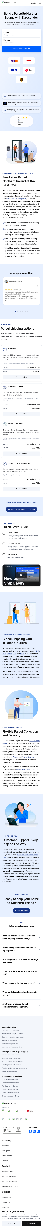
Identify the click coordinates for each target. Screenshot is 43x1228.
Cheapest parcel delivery (10, 1096)
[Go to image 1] (15, 311)
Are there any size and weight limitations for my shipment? (16, 1005)
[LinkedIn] (39, 1131)
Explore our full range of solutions (21, 509)
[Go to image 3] (20, 311)
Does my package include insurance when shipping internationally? (19, 937)
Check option (21, 377)
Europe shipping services (10, 1030)
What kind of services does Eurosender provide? (20, 993)
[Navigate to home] (10, 3)
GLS (14, 654)
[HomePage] (21, 1103)
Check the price (21, 911)
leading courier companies (16, 199)
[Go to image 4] (22, 311)
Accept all (31, 1223)
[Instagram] (35, 1131)
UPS (4, 654)
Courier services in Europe (11, 1055)
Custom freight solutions (10, 1079)
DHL (37, 651)
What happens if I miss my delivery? (19, 983)
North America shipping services (12, 1033)
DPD (22, 654)
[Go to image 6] (27, 311)
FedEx (9, 654)
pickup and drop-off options (27, 769)
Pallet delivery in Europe (10, 1086)
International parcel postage (11, 1058)
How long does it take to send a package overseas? (20, 960)
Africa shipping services (10, 1043)
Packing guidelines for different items (14, 1068)
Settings (11, 1223)
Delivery (6, 40)
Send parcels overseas (10, 1071)
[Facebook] (31, 1131)
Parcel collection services (10, 1092)
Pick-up (6, 32)
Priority (15, 757)
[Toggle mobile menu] (39, 2)
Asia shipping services (9, 1040)
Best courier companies (10, 1089)
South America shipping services (13, 1037)
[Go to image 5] (25, 311)
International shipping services (12, 1047)
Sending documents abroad (11, 1065)
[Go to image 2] (17, 311)
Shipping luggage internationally (12, 1061)
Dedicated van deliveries (10, 1083)
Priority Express (28, 757)
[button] (21, 40)
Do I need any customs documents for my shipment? (19, 949)
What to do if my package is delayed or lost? (20, 972)
